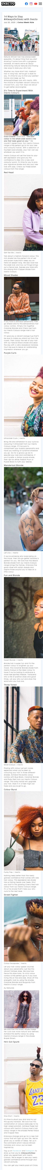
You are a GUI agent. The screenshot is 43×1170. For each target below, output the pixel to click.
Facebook (17, 1151)
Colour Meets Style (26, 22)
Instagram (30, 1151)
